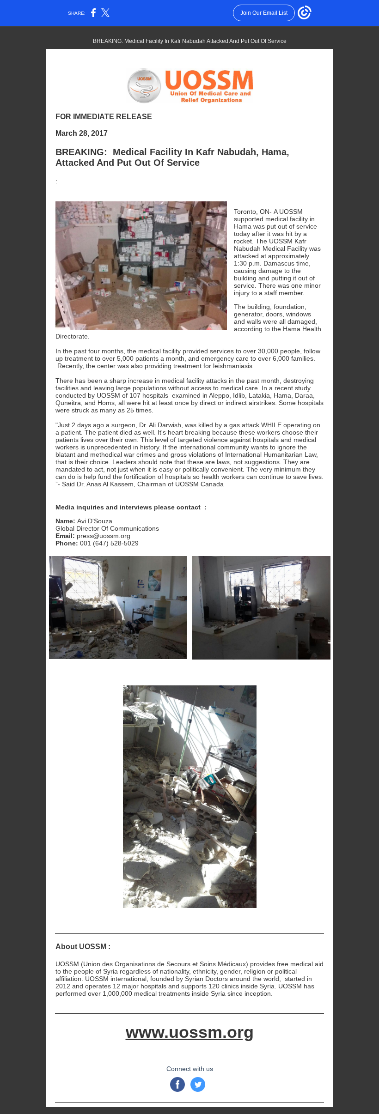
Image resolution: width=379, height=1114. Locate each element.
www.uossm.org (190, 1032)
